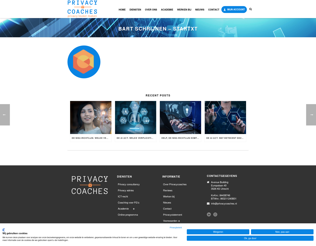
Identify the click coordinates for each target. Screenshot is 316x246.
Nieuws (199, 9)
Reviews (167, 190)
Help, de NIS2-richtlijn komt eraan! (181, 137)
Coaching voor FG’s (128, 202)
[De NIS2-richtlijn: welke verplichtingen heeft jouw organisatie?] (90, 117)
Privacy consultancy (129, 184)
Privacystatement (172, 214)
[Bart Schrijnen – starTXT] (158, 61)
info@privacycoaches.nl (224, 203)
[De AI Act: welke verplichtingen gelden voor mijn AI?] (135, 117)
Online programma (128, 214)
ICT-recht (123, 196)
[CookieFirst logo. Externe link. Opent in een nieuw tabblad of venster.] (3, 229)
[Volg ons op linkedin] (209, 214)
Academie (167, 9)
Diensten (135, 9)
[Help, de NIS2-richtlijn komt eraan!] (180, 117)
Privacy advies (126, 190)
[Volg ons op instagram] (215, 214)
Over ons (151, 9)
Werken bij (184, 9)
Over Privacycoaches (175, 184)
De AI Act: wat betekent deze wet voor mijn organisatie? (226, 137)
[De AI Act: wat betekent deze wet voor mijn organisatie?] (225, 117)
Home (122, 9)
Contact (213, 9)
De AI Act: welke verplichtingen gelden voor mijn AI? (136, 137)
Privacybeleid (176, 227)
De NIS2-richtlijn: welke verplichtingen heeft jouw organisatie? (91, 137)
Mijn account (236, 9)
